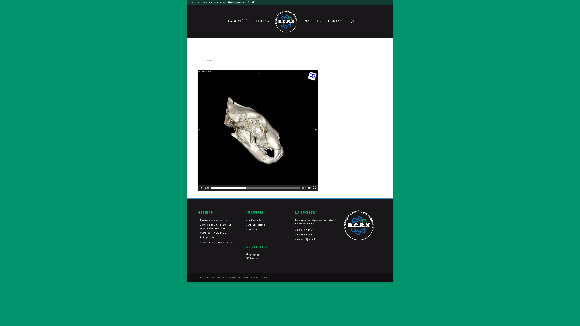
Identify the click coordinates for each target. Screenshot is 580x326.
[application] (258, 130)
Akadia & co (230, 278)
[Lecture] (201, 187)
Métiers (260, 22)
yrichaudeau (207, 61)
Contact (336, 22)
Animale (253, 230)
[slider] (255, 188)
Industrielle (254, 220)
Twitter (253, 258)
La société (237, 22)
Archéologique (256, 225)
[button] (258, 131)
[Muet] (309, 187)
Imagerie (311, 22)
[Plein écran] (314, 187)
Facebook (254, 255)
